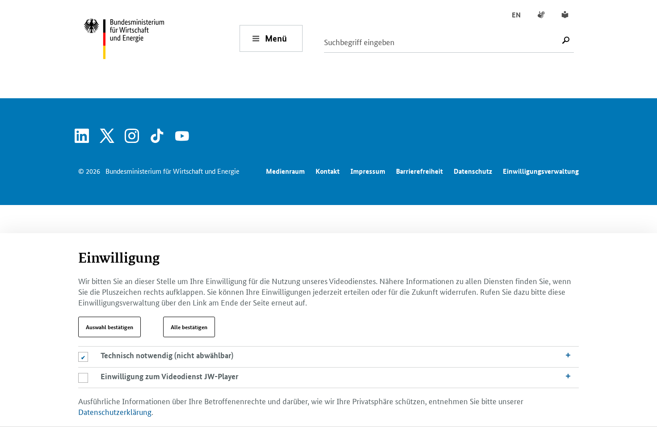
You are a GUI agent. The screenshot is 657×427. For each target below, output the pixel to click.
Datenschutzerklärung (115, 411)
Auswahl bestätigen (109, 327)
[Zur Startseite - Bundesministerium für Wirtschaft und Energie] (161, 38)
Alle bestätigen (189, 327)
